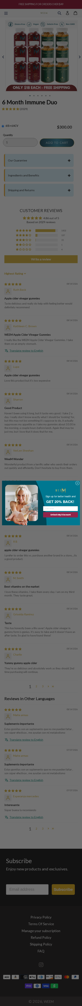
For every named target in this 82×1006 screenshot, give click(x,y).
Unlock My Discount (60, 514)
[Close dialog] (77, 483)
